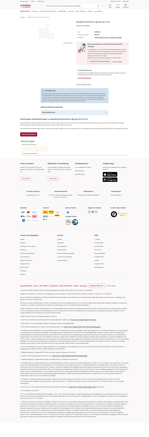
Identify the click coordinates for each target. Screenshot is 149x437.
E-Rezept (97, 239)
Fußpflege (23, 271)
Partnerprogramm (62, 260)
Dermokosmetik (24, 257)
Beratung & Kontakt (116, 1)
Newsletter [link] (60, 243)
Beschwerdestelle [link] (99, 253)
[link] (68, 222)
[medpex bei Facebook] (89, 211)
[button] (99, 62)
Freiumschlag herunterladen (65, 253)
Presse (36, 286)
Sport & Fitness (24, 267)
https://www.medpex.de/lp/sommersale (83, 319)
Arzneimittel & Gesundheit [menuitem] (48, 11)
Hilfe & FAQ (97, 250)
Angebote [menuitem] (99, 11)
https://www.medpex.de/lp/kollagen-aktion (82, 387)
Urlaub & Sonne (24, 264)
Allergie (22, 239)
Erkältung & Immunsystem (28, 246)
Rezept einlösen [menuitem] (25, 11)
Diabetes (22, 243)
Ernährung (23, 250)
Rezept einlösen (62, 250)
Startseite (22, 17)
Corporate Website (26, 286)
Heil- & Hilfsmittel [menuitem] (81, 11)
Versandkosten (98, 246)
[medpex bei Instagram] (92, 211)
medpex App (40, 1)
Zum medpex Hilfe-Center (83, 167)
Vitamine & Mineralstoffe (27, 253)
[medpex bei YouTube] (96, 211)
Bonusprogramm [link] (24, 1)
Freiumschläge (98, 243)
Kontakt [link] (96, 260)
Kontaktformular (80, 174)
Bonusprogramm (62, 246)
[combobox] (73, 6)
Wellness (22, 274)
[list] (46, 31)
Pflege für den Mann (26, 260)
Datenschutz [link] (54, 286)
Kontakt (59, 239)
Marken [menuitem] (90, 11)
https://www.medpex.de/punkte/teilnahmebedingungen (69, 356)
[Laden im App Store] (115, 174)
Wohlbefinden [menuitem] (62, 11)
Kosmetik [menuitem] (70, 11)
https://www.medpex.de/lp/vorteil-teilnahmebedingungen (82, 327)
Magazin (33, 1)
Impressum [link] (83, 286)
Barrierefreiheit (98, 267)
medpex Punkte (99, 264)
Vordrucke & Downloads (64, 257)
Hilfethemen (126, 1)
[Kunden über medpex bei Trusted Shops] (119, 214)
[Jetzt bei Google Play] (115, 179)
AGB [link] (40, 286)
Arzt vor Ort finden (117, 61)
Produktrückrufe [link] (99, 257)
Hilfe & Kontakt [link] (79, 171)
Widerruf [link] (46, 286)
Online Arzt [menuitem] (35, 11)
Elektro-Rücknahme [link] (65, 286)
